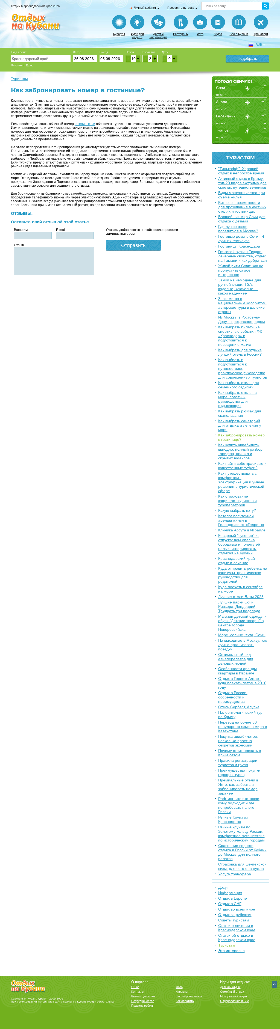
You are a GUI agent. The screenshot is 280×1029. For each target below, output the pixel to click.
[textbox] (41, 58)
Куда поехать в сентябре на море (240, 589)
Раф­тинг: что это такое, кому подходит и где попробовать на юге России (239, 805)
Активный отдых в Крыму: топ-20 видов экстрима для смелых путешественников (242, 182)
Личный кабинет (145, 7)
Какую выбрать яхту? (237, 510)
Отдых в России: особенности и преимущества (232, 697)
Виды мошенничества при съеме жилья (241, 195)
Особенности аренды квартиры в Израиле (237, 671)
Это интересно (231, 950)
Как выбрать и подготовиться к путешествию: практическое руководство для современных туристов (242, 368)
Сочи (29, 65)
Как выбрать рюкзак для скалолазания (239, 413)
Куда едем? (19, 51)
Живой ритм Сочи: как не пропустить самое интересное (240, 270)
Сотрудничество (142, 1001)
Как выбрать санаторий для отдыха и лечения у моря (239, 425)
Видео (218, 33)
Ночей (130, 51)
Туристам (240, 157)
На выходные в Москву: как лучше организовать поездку (242, 644)
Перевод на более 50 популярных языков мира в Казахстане (242, 726)
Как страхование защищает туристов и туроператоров (237, 500)
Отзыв (19, 245)
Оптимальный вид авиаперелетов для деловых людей (235, 658)
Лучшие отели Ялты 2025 (241, 596)
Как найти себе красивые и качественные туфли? (242, 465)
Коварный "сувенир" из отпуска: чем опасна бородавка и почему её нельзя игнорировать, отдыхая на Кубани (239, 544)
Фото (200, 33)
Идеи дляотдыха (137, 35)
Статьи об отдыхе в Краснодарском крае (236, 937)
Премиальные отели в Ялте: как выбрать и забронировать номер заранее (238, 786)
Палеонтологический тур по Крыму (240, 714)
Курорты (119, 33)
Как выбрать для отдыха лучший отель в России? (240, 352)
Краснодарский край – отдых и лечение (238, 560)
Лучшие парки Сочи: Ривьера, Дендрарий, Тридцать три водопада (239, 606)
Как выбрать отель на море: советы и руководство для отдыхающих (237, 399)
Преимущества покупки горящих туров (239, 772)
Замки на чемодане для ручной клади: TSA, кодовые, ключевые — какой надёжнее (239, 286)
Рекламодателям (143, 996)
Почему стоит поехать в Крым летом (239, 752)
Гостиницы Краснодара (239, 246)
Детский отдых (230, 987)
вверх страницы (274, 984)
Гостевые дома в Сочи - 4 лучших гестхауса (241, 238)
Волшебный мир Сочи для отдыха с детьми (242, 219)
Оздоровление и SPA (234, 1001)
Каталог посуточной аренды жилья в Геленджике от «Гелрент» (241, 520)
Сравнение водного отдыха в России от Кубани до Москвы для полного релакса (242, 852)
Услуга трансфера (234, 874)
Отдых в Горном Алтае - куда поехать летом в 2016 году (242, 682)
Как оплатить (185, 1001)
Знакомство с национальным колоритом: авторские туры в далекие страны (242, 305)
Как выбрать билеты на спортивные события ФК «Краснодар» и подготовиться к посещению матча (240, 336)
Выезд (104, 51)
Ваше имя (22, 230)
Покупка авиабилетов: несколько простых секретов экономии (238, 740)
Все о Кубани (239, 33)
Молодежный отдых (233, 996)
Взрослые (149, 51)
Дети (165, 51)
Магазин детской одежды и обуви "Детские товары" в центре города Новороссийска (242, 623)
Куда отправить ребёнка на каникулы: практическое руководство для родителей (242, 575)
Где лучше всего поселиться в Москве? (238, 228)
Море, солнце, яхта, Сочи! (242, 635)
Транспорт (261, 33)
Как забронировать (189, 996)
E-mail (61, 230)
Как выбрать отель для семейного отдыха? (238, 384)
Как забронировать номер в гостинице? (241, 437)
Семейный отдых (232, 991)
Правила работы (142, 1005)
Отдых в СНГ (229, 904)
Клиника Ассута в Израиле (242, 530)
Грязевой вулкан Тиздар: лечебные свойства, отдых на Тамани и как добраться (242, 256)
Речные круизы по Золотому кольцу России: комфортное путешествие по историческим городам (241, 833)
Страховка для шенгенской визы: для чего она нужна (242, 866)
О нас (135, 987)
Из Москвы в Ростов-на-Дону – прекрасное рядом (241, 319)
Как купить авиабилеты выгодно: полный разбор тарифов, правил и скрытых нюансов (240, 451)
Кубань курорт (86, 1001)
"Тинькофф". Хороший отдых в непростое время (241, 170)
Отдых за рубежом (235, 914)
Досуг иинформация (158, 35)
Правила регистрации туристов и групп (237, 762)
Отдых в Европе (232, 898)
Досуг (223, 887)
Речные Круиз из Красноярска (233, 819)
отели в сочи (85, 124)
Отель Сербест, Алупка (238, 707)
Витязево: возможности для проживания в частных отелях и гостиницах (242, 206)
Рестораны (180, 33)
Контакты (137, 991)
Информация (230, 893)
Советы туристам (233, 920)
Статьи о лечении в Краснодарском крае (236, 927)
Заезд (77, 51)
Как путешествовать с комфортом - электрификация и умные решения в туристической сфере (241, 482)
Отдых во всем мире (236, 909)
